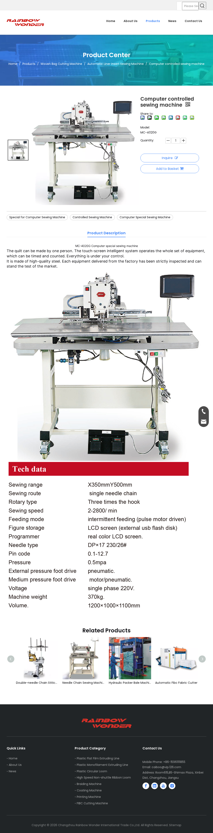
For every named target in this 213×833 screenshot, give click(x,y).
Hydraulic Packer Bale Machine (86, 683)
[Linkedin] (154, 785)
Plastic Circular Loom (92, 771)
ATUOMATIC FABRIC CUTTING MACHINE (179, 683)
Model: (145, 127)
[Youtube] (163, 785)
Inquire (167, 157)
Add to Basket (167, 168)
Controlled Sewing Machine (92, 217)
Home (13, 758)
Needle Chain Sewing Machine (40, 683)
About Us (15, 765)
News (12, 771)
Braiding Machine (89, 784)
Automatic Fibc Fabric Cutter (132, 683)
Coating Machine (89, 790)
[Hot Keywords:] (202, 5)
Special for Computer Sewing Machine (37, 217)
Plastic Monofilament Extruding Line (102, 765)
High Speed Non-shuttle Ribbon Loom (104, 777)
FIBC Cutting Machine (92, 803)
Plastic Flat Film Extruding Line (98, 758)
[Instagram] (172, 785)
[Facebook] (145, 785)
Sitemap (175, 825)
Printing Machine (89, 797)
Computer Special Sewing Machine (145, 217)
